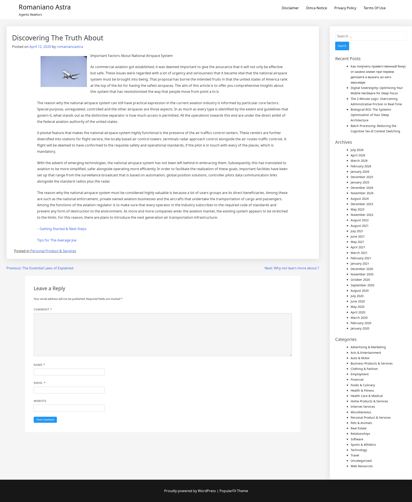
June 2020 (358, 301)
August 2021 (360, 226)
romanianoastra (70, 46)
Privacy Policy (345, 8)
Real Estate (359, 428)
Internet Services (363, 406)
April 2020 (358, 312)
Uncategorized (361, 461)
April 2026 (358, 155)
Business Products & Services (372, 363)
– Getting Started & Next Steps (61, 228)
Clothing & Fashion (364, 369)
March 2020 (359, 318)
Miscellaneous (361, 412)
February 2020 (361, 323)
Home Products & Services (369, 401)
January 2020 (360, 328)
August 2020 (360, 290)
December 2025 (362, 177)
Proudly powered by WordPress (190, 490)
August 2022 (360, 220)
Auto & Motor (360, 358)
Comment (43, 309)
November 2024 (362, 193)
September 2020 (362, 285)
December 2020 (362, 269)
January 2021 (360, 263)
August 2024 (360, 199)
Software (357, 439)
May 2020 (357, 307)
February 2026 (361, 166)
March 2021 (359, 253)
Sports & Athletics (363, 444)
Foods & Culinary (363, 385)
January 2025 (360, 182)
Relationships (360, 434)
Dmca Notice (316, 8)
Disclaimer (290, 8)
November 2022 (362, 215)
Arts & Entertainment (366, 353)
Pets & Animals (361, 423)
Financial (357, 379)
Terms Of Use (375, 8)
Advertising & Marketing (368, 347)
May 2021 (357, 242)
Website (40, 401)
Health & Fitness (362, 390)
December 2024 (362, 188)
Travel (355, 455)
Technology (359, 450)
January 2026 (360, 171)
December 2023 (362, 204)
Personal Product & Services (53, 251)
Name (39, 365)
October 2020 (360, 280)
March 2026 (359, 161)
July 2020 (357, 296)
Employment (360, 374)
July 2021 (357, 231)
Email (39, 383)
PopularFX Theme (234, 490)
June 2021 (358, 236)
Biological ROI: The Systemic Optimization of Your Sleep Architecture (371, 114)
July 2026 (357, 150)
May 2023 (357, 209)
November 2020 (362, 274)
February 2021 (361, 258)
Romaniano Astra (45, 7)
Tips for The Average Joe (56, 240)
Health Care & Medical (367, 396)
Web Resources (362, 466)
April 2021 (358, 247)
